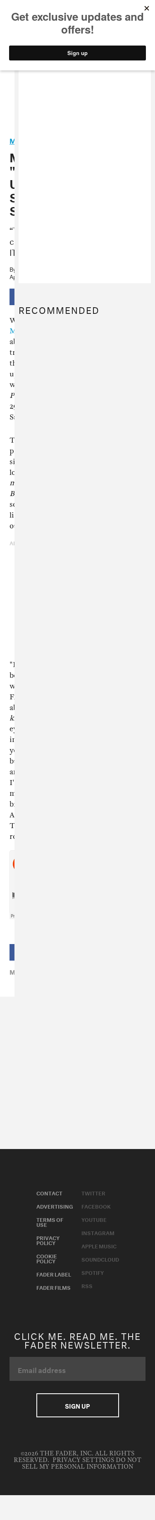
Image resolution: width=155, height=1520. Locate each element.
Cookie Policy (46, 1258)
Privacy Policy (48, 1239)
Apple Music (99, 1245)
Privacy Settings (83, 1460)
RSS (87, 1285)
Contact (49, 1192)
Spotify (92, 1272)
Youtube (94, 1219)
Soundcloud (100, 1259)
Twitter (93, 1192)
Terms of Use (49, 1221)
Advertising (54, 1206)
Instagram (97, 1232)
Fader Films (53, 1287)
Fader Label (53, 1273)
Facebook (96, 1206)
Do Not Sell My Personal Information (81, 1463)
